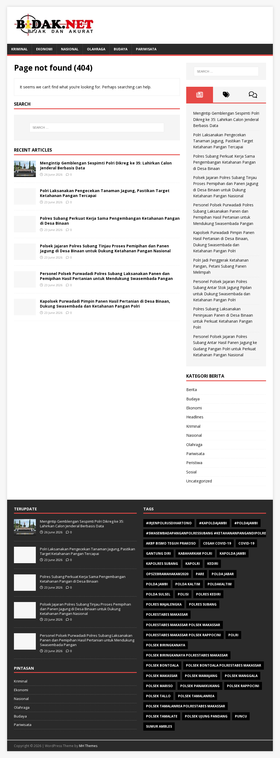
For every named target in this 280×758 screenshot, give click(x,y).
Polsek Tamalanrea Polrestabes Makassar (185, 706)
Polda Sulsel (158, 594)
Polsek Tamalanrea (196, 696)
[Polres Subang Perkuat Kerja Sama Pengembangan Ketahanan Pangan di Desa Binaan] (25, 229)
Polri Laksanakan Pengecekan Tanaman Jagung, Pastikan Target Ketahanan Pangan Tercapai (105, 193)
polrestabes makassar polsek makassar (183, 625)
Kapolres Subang (162, 563)
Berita (191, 389)
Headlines (194, 416)
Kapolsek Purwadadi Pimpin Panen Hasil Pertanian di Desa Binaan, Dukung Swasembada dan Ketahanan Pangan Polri (105, 304)
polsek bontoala (162, 665)
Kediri (212, 563)
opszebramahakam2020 (167, 574)
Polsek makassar (161, 675)
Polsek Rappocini (243, 686)
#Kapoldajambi (213, 523)
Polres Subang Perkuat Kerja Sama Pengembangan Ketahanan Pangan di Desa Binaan (110, 221)
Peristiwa (194, 462)
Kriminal (19, 49)
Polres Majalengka (164, 604)
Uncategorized (199, 481)
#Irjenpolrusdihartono (169, 523)
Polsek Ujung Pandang (206, 716)
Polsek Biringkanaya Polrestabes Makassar (187, 655)
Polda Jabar (223, 574)
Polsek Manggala (241, 675)
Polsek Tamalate (161, 716)
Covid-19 (246, 543)
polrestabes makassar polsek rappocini (183, 635)
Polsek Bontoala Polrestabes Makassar (223, 665)
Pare (200, 574)
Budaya (120, 49)
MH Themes (88, 745)
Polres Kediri (208, 594)
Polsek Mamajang (201, 675)
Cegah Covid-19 (217, 543)
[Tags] (226, 95)
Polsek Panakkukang (200, 686)
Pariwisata (146, 49)
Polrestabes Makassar (167, 614)
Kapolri (192, 563)
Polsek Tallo (158, 696)
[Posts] (199, 95)
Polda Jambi (157, 584)
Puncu (241, 716)
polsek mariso (159, 686)
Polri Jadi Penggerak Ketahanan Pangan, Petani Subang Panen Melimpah (221, 266)
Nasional (69, 49)
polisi (183, 594)
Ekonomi (44, 49)
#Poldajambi (246, 523)
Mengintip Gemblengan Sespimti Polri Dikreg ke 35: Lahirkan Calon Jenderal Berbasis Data (106, 165)
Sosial (191, 472)
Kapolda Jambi (233, 553)
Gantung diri (158, 553)
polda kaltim (187, 584)
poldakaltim (220, 584)
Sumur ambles (159, 726)
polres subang (203, 604)
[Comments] (253, 95)
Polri (233, 635)
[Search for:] (97, 127)
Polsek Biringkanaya (165, 645)
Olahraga (96, 49)
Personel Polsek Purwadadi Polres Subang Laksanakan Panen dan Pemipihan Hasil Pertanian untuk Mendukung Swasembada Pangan (106, 276)
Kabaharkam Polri (195, 553)
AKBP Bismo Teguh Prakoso (171, 543)
